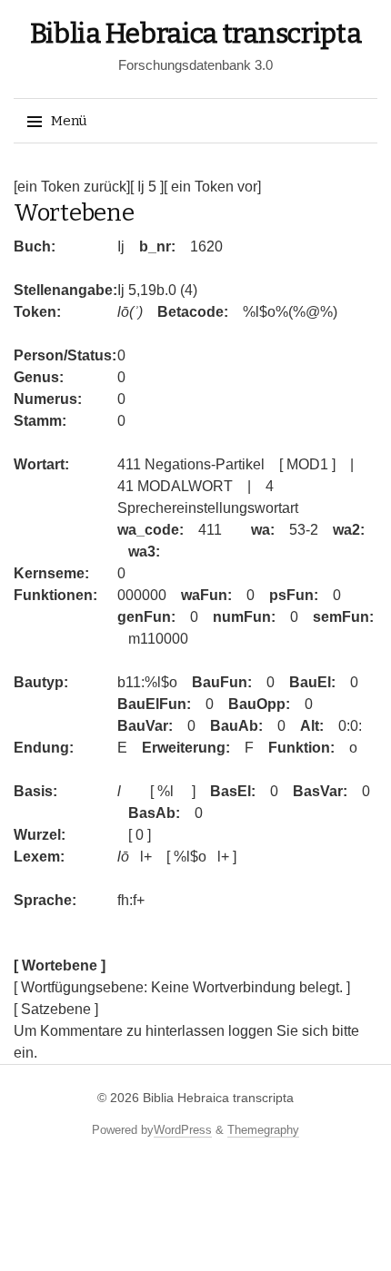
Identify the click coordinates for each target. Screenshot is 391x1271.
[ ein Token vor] (212, 186)
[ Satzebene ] (56, 1009)
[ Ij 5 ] (147, 186)
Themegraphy (263, 1130)
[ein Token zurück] (72, 186)
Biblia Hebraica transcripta (196, 33)
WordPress (183, 1130)
